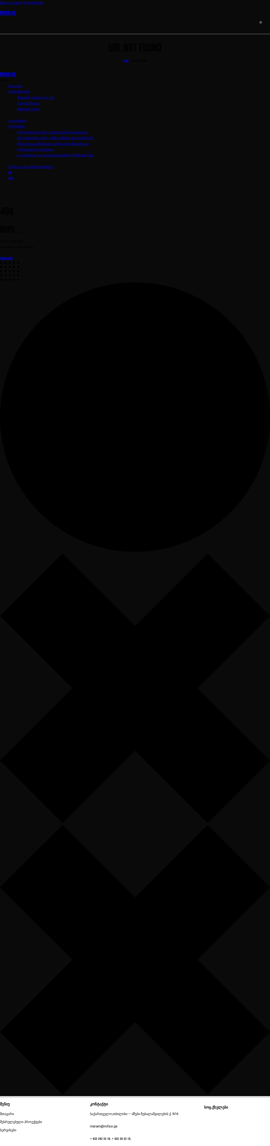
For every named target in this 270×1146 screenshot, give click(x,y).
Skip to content (11, 3)
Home (126, 61)
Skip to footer (33, 3)
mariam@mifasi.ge (103, 1126)
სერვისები (8, 1130)
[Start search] (267, 25)
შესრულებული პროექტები (21, 1122)
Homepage (6, 259)
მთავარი (7, 1114)
